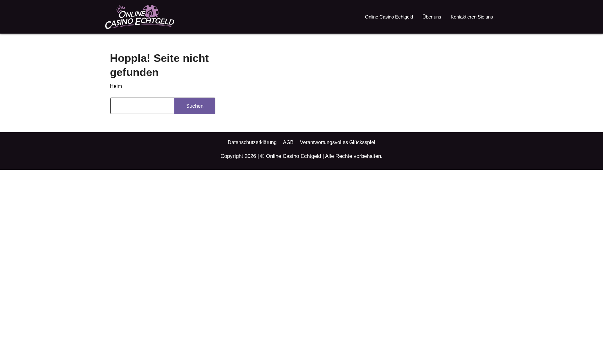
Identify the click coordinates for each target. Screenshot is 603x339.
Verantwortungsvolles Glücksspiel (337, 142)
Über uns (431, 16)
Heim (116, 86)
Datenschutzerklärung (252, 142)
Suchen (195, 106)
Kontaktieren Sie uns (472, 16)
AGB (288, 142)
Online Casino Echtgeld (389, 16)
